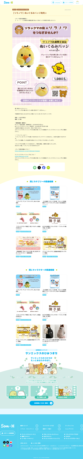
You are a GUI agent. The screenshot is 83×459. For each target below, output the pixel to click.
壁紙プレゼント (26, 436)
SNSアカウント (48, 436)
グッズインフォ (69, 426)
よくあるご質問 (35, 443)
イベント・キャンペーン (27, 429)
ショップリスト (69, 429)
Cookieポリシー (53, 445)
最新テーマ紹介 (47, 429)
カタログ (68, 436)
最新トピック (24, 426)
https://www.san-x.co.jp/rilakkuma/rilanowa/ (27, 151)
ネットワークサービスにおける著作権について (39, 445)
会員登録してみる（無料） (41, 403)
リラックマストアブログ (72, 434)
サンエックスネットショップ (51, 438)
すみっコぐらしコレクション (51, 434)
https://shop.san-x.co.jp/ (21, 156)
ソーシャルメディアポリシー (64, 445)
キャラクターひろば (48, 426)
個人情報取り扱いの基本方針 (77, 445)
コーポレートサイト (27, 438)
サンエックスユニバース (28, 434)
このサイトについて (24, 445)
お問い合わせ (23, 443)
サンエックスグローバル (72, 438)
